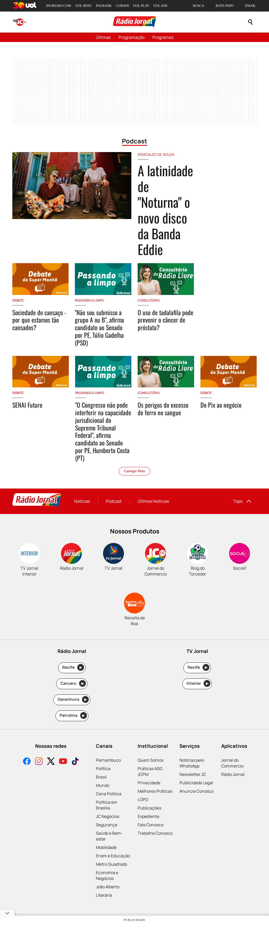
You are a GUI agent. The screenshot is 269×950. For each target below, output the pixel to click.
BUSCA (198, 6)
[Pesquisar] (250, 22)
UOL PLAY (141, 6)
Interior (197, 683)
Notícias (82, 501)
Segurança (106, 825)
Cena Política (108, 794)
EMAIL (250, 6)
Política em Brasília (106, 805)
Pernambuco (108, 760)
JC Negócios (107, 816)
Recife (72, 667)
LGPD (143, 799)
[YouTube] (63, 761)
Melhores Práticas (155, 791)
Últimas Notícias (153, 501)
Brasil (101, 777)
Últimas (103, 37)
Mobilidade (106, 847)
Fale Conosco (150, 825)
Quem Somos (150, 760)
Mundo (102, 785)
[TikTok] (75, 761)
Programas (162, 37)
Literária (104, 895)
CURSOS (122, 6)
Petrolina (72, 715)
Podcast (114, 501)
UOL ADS (160, 6)
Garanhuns (72, 699)
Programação (131, 37)
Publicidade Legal (196, 783)
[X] (51, 761)
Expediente (148, 816)
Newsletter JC (192, 774)
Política (103, 768)
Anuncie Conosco (196, 791)
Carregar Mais (134, 471)
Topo (237, 501)
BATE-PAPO (225, 6)
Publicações (149, 808)
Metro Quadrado (111, 864)
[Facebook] (27, 761)
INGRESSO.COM (58, 6)
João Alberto (108, 887)
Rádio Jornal (233, 774)
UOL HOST (83, 6)
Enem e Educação (113, 856)
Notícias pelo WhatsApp (191, 763)
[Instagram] (39, 761)
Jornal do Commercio (232, 763)
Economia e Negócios (107, 875)
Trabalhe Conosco (155, 833)
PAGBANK (104, 6)
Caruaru (72, 683)
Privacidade (149, 783)
